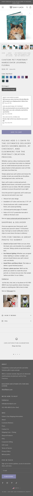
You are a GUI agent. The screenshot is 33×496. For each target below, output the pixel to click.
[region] (16, 344)
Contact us (5, 279)
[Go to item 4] (21, 47)
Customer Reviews (7, 423)
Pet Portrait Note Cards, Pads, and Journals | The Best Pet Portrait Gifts (22, 54)
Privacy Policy (6, 451)
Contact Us (5, 429)
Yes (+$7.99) (8, 103)
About (4, 419)
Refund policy (6, 454)
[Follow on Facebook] (3, 483)
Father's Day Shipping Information (12, 416)
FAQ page (10, 291)
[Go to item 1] (4, 47)
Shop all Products (7, 435)
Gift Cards (5, 445)
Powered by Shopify (24, 491)
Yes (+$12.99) (8, 122)
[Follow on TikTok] (16, 483)
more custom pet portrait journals (17, 218)
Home (3, 53)
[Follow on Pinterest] (12, 483)
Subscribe (8, 476)
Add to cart (16, 132)
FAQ (3, 438)
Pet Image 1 (5, 86)
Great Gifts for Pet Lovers (9, 54)
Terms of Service (7, 448)
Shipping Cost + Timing (9, 432)
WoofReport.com (7, 389)
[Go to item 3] (15, 47)
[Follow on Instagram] (7, 483)
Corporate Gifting (7, 442)
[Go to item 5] (26, 47)
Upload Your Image (9, 89)
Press (3, 426)
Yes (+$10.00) (8, 114)
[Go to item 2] (9, 47)
